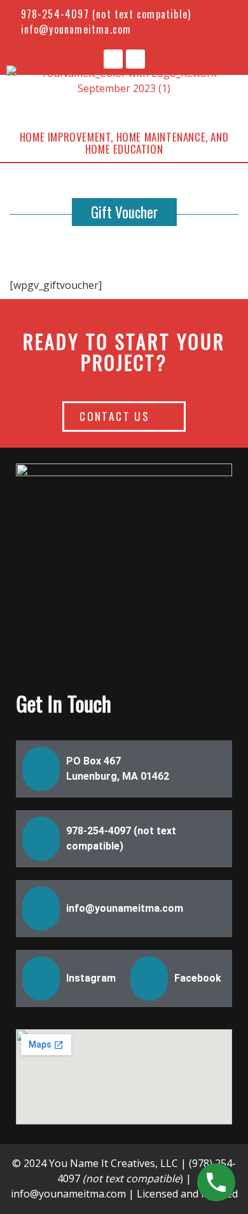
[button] (124, 106)
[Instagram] (135, 59)
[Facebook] (113, 59)
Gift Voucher (124, 212)
